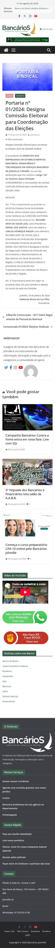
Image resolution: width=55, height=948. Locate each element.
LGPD (27, 935)
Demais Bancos (10, 696)
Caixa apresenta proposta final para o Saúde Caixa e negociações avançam (33, 8)
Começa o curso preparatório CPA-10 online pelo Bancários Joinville (26, 549)
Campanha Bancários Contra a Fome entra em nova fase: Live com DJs (27, 439)
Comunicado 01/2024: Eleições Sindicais (26, 326)
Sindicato (20, 96)
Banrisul (6, 686)
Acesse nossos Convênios (15, 781)
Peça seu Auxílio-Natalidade (17, 834)
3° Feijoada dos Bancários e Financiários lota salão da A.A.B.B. (25, 494)
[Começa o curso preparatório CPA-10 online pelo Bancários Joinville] (27, 515)
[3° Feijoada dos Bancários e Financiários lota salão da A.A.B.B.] (27, 461)
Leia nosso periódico (13, 840)
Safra (5, 691)
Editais (9, 96)
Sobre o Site (9, 931)
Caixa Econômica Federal (15, 666)
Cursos (6, 797)
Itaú (4, 681)
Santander (7, 676)
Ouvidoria (46, 931)
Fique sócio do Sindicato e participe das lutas (26, 863)
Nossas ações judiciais (14, 857)
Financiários (8, 701)
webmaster (35, 134)
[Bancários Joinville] (6, 50)
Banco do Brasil (10, 661)
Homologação (9, 814)
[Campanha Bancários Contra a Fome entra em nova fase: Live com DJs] (27, 406)
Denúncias (35, 931)
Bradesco (7, 671)
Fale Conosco (22, 931)
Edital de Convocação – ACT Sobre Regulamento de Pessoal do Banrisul (29, 317)
